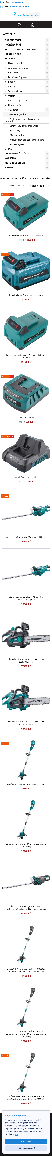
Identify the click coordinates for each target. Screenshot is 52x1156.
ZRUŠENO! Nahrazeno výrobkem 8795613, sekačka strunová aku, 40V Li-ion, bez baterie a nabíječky (26, 1034)
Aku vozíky (14, 130)
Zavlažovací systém (17, 77)
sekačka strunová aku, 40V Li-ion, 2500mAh (26, 784)
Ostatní (12, 95)
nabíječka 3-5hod (26, 417)
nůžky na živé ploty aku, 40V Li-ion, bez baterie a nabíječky (26, 598)
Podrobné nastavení (26, 1148)
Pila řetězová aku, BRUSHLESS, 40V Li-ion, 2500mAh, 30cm (26, 660)
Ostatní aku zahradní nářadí (23, 125)
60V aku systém (17, 144)
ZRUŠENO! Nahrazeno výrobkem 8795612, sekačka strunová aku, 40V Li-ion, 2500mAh (26, 970)
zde (16, 1134)
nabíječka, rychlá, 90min (26, 477)
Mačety (11, 149)
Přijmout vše (26, 1141)
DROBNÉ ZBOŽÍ (13, 40)
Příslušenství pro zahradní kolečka (26, 139)
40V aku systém (17, 114)
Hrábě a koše (14, 105)
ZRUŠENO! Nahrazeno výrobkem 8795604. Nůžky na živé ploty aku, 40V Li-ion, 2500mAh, (26, 907)
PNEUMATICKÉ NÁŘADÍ (17, 153)
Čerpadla (12, 86)
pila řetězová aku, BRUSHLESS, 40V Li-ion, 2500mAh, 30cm (26, 723)
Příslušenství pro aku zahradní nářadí (23, 120)
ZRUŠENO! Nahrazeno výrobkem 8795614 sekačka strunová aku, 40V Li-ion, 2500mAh (26, 1097)
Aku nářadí (13, 109)
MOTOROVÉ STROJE (15, 162)
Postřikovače (14, 72)
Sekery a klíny (15, 91)
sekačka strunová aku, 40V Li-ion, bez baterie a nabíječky (26, 845)
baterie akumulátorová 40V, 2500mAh (26, 235)
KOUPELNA (11, 158)
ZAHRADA (10, 58)
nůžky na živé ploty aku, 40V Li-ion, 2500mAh (26, 537)
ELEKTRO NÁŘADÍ (14, 54)
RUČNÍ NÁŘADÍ (13, 44)
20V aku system (17, 135)
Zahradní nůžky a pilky (19, 67)
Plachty (11, 81)
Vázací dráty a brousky (19, 100)
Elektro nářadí (15, 63)
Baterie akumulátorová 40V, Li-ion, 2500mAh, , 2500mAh (26, 356)
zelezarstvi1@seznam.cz (19, 7)
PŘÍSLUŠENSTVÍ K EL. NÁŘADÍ (20, 49)
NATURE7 (10, 167)
